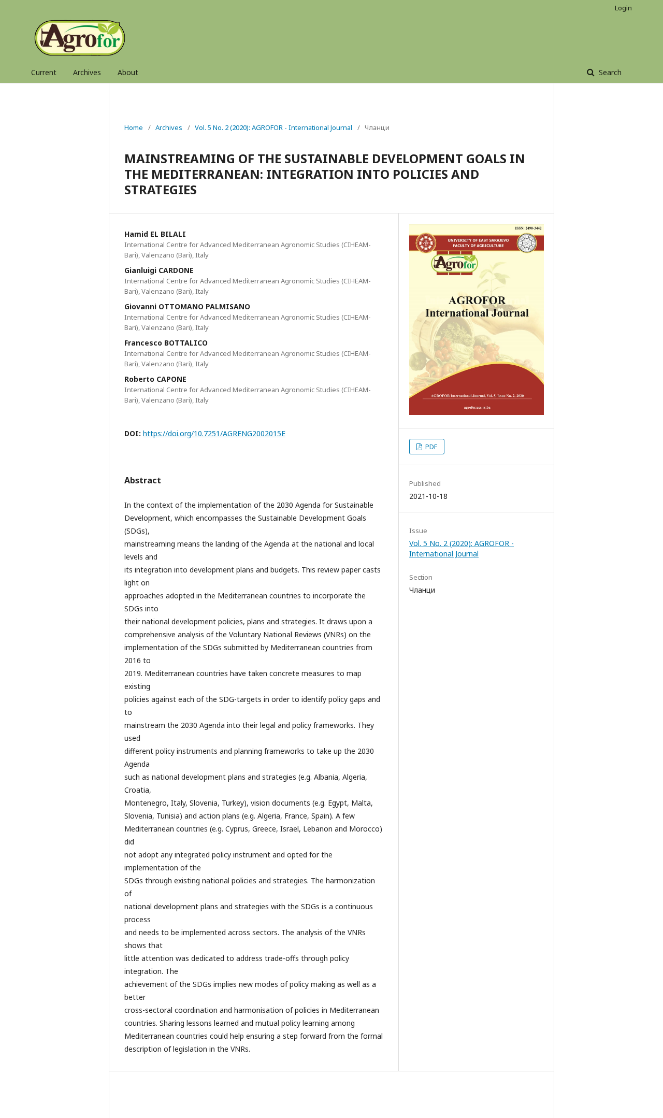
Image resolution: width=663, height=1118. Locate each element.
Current (43, 72)
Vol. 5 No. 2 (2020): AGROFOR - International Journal (273, 127)
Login (623, 7)
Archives (87, 72)
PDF (430, 446)
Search (609, 72)
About (128, 72)
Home (133, 127)
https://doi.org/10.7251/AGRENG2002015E (214, 433)
